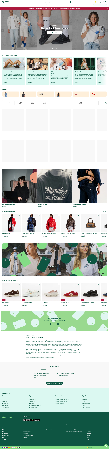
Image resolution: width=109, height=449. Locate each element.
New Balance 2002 (33, 407)
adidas (59, 344)
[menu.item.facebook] (24, 417)
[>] (106, 71)
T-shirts (83, 401)
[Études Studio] (54, 186)
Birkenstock (35, 345)
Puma (62, 344)
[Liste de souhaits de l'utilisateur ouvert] (103, 2)
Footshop (25, 437)
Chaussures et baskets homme (62, 399)
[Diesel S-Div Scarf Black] (11, 223)
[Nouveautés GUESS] (89, 186)
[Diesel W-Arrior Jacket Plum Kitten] (70, 223)
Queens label (89, 441)
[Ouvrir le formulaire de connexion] (98, 2)
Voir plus (105, 211)
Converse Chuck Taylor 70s (34, 405)
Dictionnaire (25, 433)
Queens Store (26, 429)
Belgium (90, 447)
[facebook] (51, 324)
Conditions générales (70, 427)
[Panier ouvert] (106, 2)
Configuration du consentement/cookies (74, 431)
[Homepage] (12, 417)
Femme (104, 4)
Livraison (4, 427)
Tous (95, 4)
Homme (99, 4)
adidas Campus (32, 399)
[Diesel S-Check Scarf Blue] (31, 223)
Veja (39, 345)
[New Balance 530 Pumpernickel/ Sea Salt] (11, 292)
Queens (38, 4)
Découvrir (4, 206)
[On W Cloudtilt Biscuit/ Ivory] (51, 292)
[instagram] (54, 324)
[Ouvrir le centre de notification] (100, 2)
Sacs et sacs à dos (86, 403)
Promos (34, 4)
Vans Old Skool (32, 401)
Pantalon (84, 405)
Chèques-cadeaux (27, 431)
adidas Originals (5, 403)
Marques (29, 4)
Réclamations (5, 433)
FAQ (3, 437)
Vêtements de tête (86, 407)
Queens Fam (43, 369)
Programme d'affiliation (28, 435)
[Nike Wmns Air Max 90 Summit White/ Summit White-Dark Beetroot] (31, 292)
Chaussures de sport (59, 403)
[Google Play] (35, 420)
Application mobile (48, 429)
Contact (4, 439)
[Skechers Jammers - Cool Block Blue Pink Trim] (90, 292)
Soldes (88, 439)
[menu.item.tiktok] (29, 417)
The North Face (5, 407)
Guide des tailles (5, 435)
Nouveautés (5, 4)
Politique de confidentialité (71, 429)
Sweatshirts (84, 399)
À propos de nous (26, 427)
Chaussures (11, 4)
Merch (88, 437)
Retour (3, 431)
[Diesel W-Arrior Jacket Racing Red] (51, 223)
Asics (71, 344)
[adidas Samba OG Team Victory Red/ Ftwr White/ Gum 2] (70, 292)
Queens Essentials (63, 350)
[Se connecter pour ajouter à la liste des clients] (20, 215)
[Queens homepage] (5, 1)
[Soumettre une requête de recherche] (71, 2)
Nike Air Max (31, 403)
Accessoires (23, 4)
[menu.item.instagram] (27, 417)
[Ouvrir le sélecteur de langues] (95, 2)
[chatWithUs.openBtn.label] (106, 446)
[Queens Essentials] (19, 186)
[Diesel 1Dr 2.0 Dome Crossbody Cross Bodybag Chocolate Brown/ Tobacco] (90, 223)
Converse (4, 401)
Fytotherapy (74, 349)
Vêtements (17, 4)
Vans (65, 344)
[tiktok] (58, 324)
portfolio (70, 355)
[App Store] (27, 420)
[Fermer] (107, 8)
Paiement (4, 429)
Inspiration (45, 4)
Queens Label (56, 349)
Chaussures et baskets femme (61, 401)
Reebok (68, 344)
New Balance (75, 344)
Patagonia (30, 345)
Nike (57, 344)
